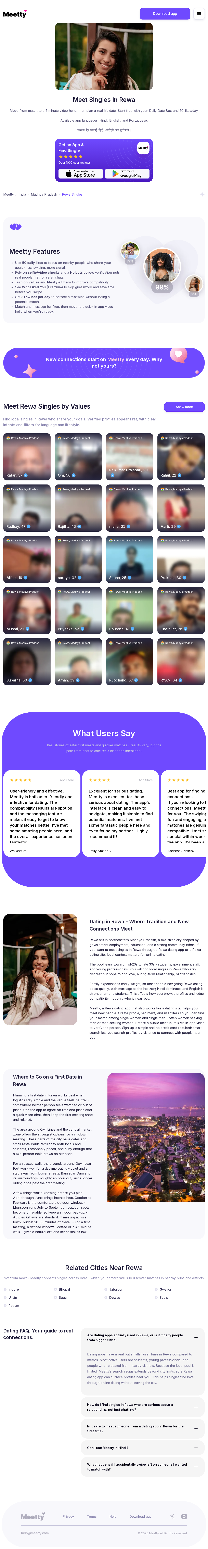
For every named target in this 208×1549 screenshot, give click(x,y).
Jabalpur (116, 1289)
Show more (184, 407)
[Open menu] (199, 14)
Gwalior (166, 1289)
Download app (165, 13)
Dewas (114, 1297)
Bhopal (64, 1289)
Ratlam (14, 1306)
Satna (164, 1297)
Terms (91, 1516)
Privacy (68, 1516)
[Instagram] (184, 1516)
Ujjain (13, 1297)
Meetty (8, 194)
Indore (14, 1289)
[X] (172, 1516)
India (22, 194)
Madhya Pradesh (44, 194)
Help (112, 1516)
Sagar (63, 1297)
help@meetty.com (35, 1533)
